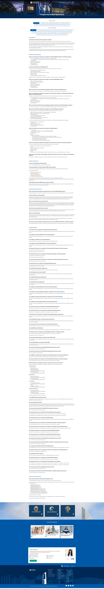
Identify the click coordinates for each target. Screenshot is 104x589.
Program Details (52, 25)
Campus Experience (65, 23)
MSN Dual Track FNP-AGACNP (51, 574)
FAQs (67, 569)
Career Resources (69, 571)
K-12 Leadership (59, 571)
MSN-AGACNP (69, 30)
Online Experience (59, 574)
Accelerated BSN (50, 570)
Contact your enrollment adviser (34, 395)
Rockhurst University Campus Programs (69, 581)
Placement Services (68, 575)
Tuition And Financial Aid (63, 25)
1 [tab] (67, 559)
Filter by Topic (52, 20)
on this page (40, 91)
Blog (66, 576)
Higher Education (59, 570)
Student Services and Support (60, 576)
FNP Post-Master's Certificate (65, 32)
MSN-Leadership (53, 32)
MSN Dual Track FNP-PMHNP (51, 575)
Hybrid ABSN (56, 30)
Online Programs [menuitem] (62, 2)
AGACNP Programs (50, 572)
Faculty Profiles (59, 577)
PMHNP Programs (50, 573)
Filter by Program (52, 27)
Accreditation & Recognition (70, 573)
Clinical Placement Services (41, 25)
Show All (36, 23)
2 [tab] (68, 559)
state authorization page (59, 236)
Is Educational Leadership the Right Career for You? (37, 534)
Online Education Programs (60, 569)
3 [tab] (69, 559)
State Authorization (69, 572)
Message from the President (60, 575)
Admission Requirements (54, 23)
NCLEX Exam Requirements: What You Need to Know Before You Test (66, 535)
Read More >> (31, 536)
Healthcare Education (59, 572)
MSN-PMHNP (35, 32)
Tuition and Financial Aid (69, 574)
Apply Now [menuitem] (68, 2)
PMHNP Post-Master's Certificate (60, 34)
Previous (72, 558)
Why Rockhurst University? (70, 570)
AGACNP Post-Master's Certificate (44, 34)
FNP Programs (49, 571)
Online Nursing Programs (51, 569)
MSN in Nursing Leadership (51, 576)
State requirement (33, 129)
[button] (33, 561)
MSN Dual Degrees (43, 32)
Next (73, 558)
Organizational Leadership (60, 573)
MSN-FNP (63, 30)
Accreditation (43, 23)
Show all (33, 30)
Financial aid (31, 498)
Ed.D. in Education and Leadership (44, 30)
